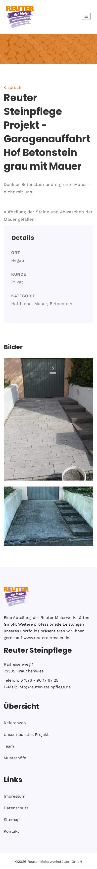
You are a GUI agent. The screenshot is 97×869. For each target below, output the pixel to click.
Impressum (14, 796)
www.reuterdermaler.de (46, 637)
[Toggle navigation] (86, 16)
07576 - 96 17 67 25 (39, 680)
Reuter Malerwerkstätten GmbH (55, 862)
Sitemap (12, 819)
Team (9, 746)
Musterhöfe (15, 758)
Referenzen (15, 722)
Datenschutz (16, 808)
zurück (13, 87)
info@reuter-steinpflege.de (44, 687)
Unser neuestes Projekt (26, 734)
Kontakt (11, 831)
